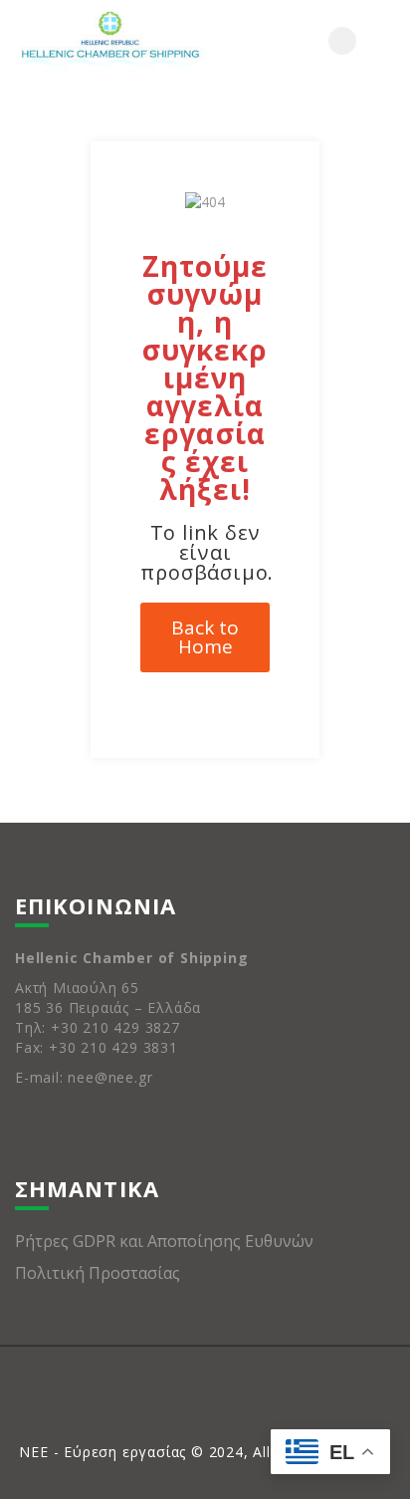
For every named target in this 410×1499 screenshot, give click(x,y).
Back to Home (205, 637)
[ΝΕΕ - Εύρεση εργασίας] (110, 41)
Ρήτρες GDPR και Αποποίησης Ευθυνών (164, 1241)
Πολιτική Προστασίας (97, 1273)
